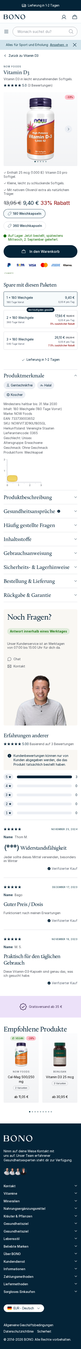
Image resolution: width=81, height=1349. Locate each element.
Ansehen (59, 45)
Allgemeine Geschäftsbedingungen (28, 1325)
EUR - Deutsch (22, 1308)
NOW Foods (12, 66)
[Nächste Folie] (68, 129)
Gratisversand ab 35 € (45, 1007)
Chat (17, 659)
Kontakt (16, 666)
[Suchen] (71, 31)
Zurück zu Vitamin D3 (23, 55)
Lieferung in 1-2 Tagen (43, 5)
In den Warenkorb (44, 251)
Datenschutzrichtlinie (19, 1331)
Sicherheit (44, 1331)
